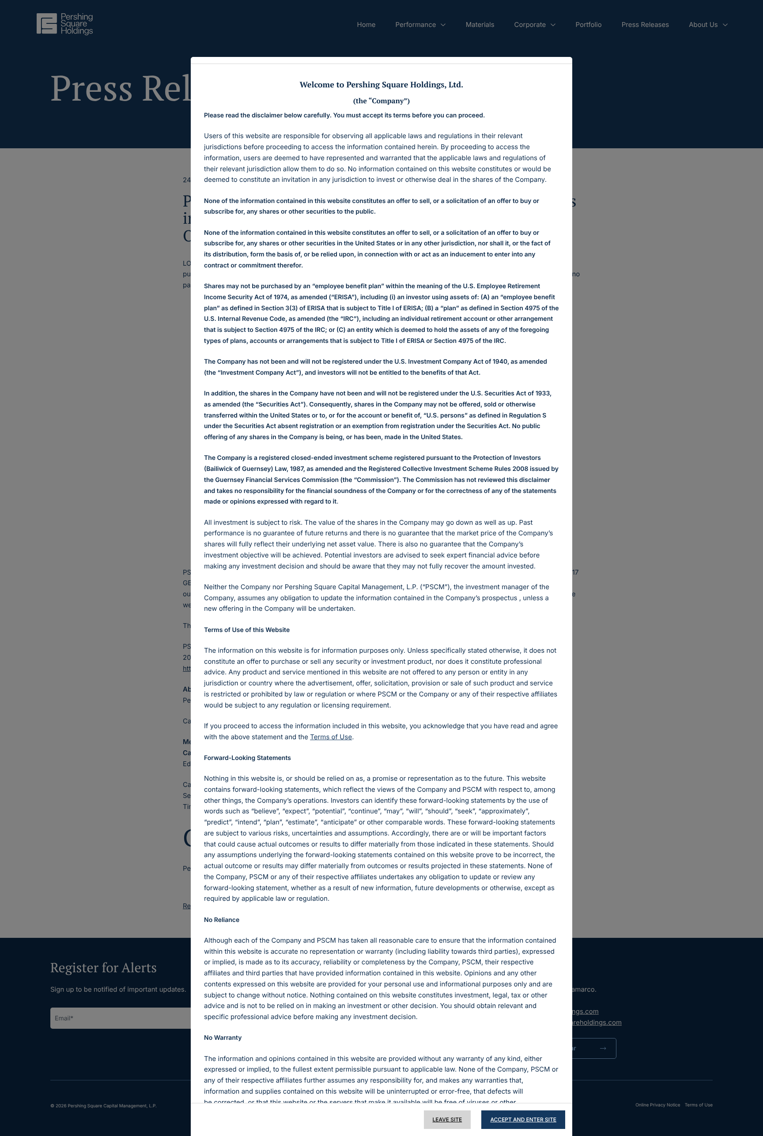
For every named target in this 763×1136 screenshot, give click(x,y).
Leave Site (447, 1119)
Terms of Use (331, 737)
